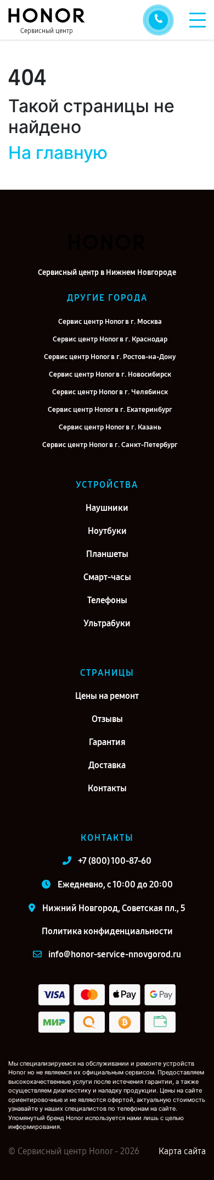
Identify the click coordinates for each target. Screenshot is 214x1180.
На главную (58, 152)
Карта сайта (182, 1151)
